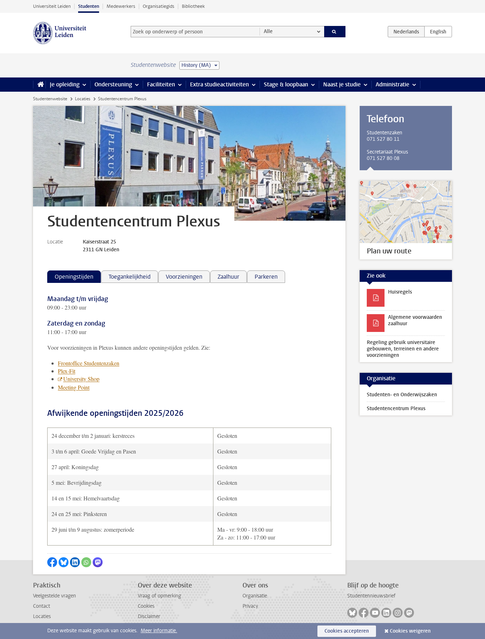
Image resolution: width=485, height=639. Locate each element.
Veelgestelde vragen (54, 595)
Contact (41, 606)
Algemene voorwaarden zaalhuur (415, 320)
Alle (268, 31)
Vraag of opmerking (159, 595)
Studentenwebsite (50, 99)
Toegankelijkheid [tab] (130, 276)
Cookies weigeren (410, 631)
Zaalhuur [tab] (228, 276)
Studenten (88, 6)
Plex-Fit (66, 371)
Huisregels (400, 292)
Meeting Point (73, 387)
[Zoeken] (335, 31)
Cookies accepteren (347, 631)
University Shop (81, 378)
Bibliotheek (193, 6)
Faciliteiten (161, 84)
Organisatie (255, 595)
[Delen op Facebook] (52, 562)
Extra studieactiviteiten (219, 84)
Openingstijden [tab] (74, 276)
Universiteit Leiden (52, 6)
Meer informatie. (159, 630)
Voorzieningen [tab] (184, 276)
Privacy (250, 606)
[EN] (438, 31)
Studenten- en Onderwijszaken (402, 394)
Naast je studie (342, 84)
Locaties (82, 99)
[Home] (39, 84)
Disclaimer (149, 616)
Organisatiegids (158, 6)
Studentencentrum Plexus (396, 408)
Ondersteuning (113, 84)
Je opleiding (65, 84)
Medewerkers (121, 6)
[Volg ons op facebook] (364, 613)
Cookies (146, 606)
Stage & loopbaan (286, 84)
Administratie (392, 84)
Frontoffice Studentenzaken (88, 363)
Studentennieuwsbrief (371, 595)
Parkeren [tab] (266, 276)
